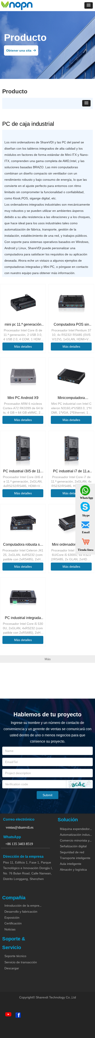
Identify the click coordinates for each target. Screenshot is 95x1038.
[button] (88, 5)
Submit (47, 795)
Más (48, 659)
